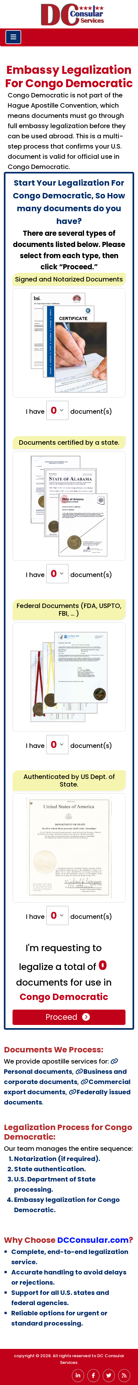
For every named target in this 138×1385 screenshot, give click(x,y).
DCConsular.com (93, 1240)
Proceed (62, 1017)
